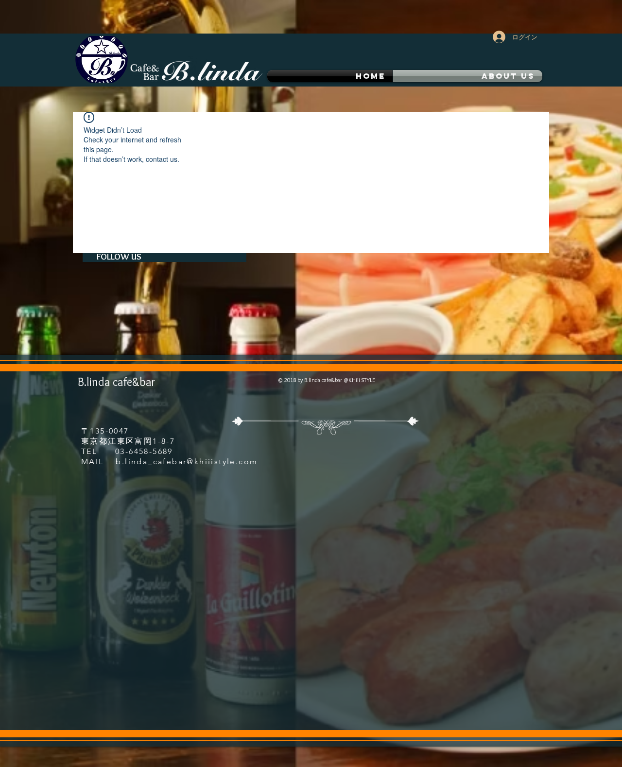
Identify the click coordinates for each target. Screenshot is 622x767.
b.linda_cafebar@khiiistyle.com (187, 461)
